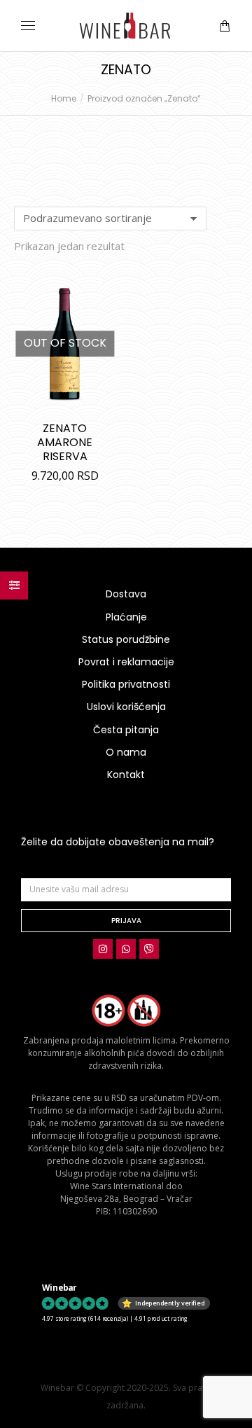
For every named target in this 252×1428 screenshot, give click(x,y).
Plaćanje (126, 617)
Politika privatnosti (126, 684)
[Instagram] (103, 949)
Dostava (126, 594)
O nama (126, 752)
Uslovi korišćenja (126, 707)
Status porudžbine (126, 639)
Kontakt (126, 775)
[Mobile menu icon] (28, 25)
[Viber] (149, 949)
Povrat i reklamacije (126, 662)
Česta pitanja (126, 730)
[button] (207, 11)
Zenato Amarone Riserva (64, 442)
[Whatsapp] (126, 949)
